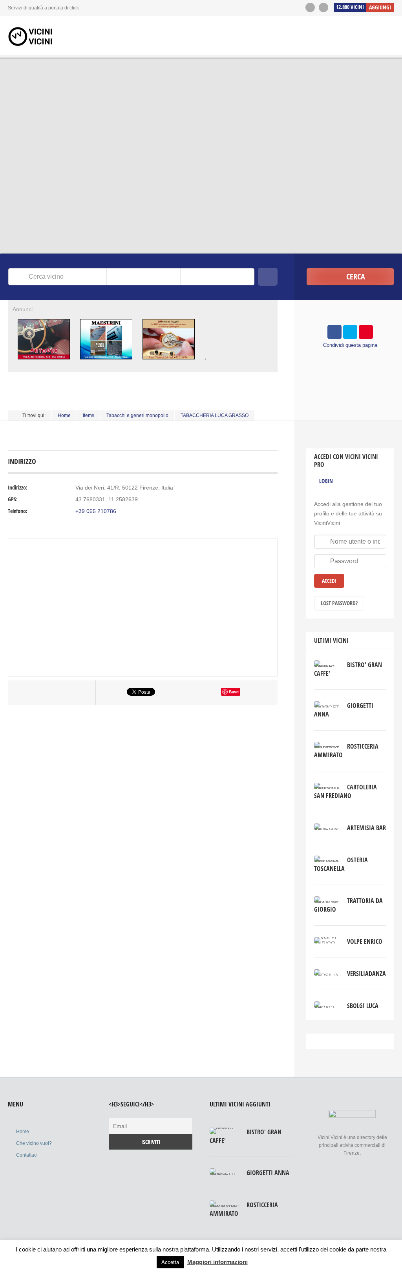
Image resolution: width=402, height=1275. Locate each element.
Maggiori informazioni (217, 1262)
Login (326, 480)
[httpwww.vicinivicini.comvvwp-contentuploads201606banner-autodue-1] (44, 362)
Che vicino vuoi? (34, 1143)
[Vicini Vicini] (31, 36)
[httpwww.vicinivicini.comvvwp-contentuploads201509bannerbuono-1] (205, 362)
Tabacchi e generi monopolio (137, 415)
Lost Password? (339, 603)
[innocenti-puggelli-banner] (168, 362)
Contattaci (27, 1155)
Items (88, 415)
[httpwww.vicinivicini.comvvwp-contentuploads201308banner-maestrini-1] (106, 362)
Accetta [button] (170, 1262)
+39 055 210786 (95, 511)
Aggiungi (380, 7)
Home (64, 415)
